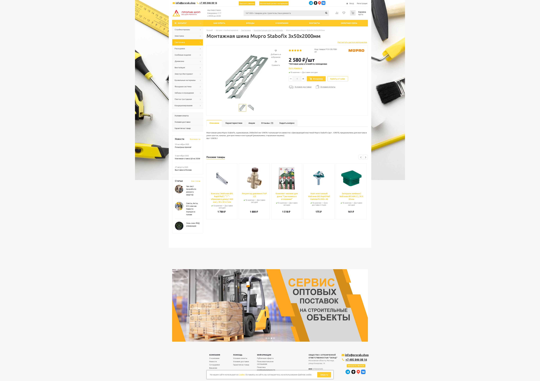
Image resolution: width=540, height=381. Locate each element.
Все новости (195, 139)
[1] (290, 50)
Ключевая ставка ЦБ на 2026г (187, 158)
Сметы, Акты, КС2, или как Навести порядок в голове (192, 208)
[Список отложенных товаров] (344, 14)
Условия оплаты (240, 358)
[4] (298, 50)
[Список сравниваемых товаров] (337, 14)
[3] (295, 50)
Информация (264, 355)
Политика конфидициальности (266, 368)
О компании (214, 358)
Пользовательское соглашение (265, 362)
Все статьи (195, 181)
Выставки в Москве (183, 170)
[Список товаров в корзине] (358, 15)
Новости (213, 361)
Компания (214, 355)
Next (365, 157)
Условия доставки (241, 361)
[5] (300, 50)
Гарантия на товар (241, 365)
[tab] (214, 123)
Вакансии (213, 368)
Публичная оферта (265, 358)
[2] (292, 50)
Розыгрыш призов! (183, 147)
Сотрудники (214, 365)
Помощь (237, 355)
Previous (361, 157)
